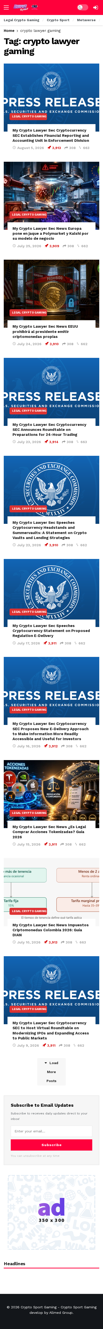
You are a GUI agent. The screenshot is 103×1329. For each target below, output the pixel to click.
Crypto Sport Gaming (38, 1307)
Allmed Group (60, 1313)
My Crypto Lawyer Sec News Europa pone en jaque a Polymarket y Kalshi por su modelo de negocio (50, 233)
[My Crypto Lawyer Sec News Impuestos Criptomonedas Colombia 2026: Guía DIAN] (51, 892)
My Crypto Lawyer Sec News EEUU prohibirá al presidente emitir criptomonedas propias (45, 331)
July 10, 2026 (28, 942)
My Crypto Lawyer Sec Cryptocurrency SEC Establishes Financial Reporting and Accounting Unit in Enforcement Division (50, 135)
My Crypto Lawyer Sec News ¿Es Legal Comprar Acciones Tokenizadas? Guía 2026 (49, 832)
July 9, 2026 (28, 1045)
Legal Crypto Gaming (29, 116)
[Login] (95, 7)
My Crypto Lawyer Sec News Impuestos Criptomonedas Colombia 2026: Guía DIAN (50, 930)
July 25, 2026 (29, 246)
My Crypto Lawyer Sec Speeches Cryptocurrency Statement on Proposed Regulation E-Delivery (51, 631)
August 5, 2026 (30, 148)
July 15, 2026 (28, 844)
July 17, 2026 (28, 643)
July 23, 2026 (29, 442)
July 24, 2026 (29, 344)
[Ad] (51, 1212)
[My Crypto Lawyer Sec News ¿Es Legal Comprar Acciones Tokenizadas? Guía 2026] (51, 794)
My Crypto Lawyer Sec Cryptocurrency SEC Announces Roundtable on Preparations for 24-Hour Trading (49, 429)
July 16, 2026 (28, 746)
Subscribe (52, 1145)
